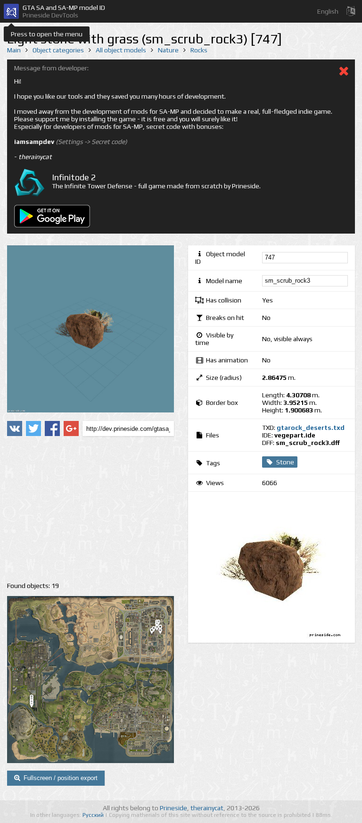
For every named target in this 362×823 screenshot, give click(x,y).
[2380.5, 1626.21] (155, 632)
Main (14, 50)
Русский (93, 815)
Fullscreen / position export (61, 777)
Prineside (173, 808)
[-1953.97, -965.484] (35, 706)
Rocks (198, 50)
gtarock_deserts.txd (311, 427)
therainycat (206, 808)
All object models (121, 50)
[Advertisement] (90, 509)
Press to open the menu (46, 34)
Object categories (58, 50)
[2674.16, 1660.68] (164, 632)
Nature (168, 50)
